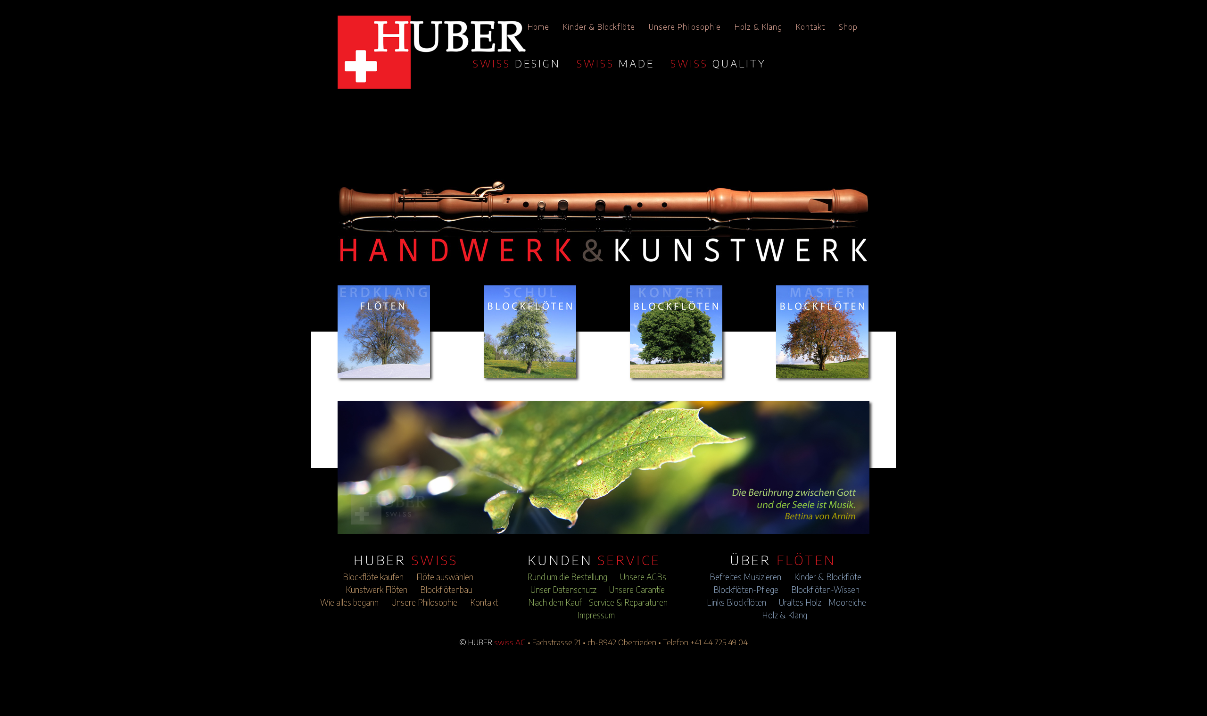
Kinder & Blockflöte (599, 27)
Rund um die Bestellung (567, 577)
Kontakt (810, 27)
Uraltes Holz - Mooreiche (822, 602)
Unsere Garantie (637, 589)
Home (538, 27)
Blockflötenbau (446, 589)
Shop (848, 27)
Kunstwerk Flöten (376, 589)
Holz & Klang (758, 27)
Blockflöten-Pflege (745, 589)
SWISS (517, 63)
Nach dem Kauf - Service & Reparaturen (598, 602)
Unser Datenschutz (563, 589)
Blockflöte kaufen (373, 577)
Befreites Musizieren (745, 577)
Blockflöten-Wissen (825, 589)
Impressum (596, 615)
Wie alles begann (349, 602)
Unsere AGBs (643, 577)
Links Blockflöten (736, 602)
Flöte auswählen (444, 577)
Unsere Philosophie (685, 27)
